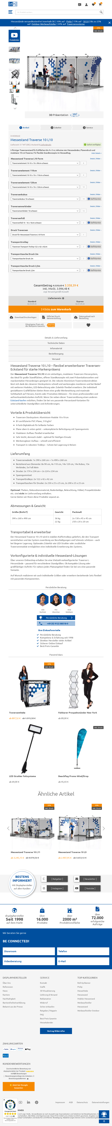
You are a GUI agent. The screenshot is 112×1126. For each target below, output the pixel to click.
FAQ (42, 1014)
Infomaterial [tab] (56, 348)
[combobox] (59, 12)
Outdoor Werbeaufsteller (44, 24)
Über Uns (7, 983)
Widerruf (44, 1002)
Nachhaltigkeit (9, 998)
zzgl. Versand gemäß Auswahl (56, 291)
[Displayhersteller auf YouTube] (20, 1102)
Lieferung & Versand (48, 994)
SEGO (86, 21)
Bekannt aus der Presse (13, 1006)
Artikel (24, 127)
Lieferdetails (45, 144)
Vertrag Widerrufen (56, 1031)
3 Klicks (56, 309)
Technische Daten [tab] (56, 342)
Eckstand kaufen (18, 400)
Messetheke (82, 990)
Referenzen (8, 987)
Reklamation (45, 998)
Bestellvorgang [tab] (56, 353)
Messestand (82, 1006)
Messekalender (46, 1022)
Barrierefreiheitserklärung (14, 1002)
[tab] (56, 161)
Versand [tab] (56, 358)
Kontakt (43, 983)
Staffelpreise (95, 199)
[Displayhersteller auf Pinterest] (36, 1102)
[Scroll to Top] (104, 1121)
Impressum (60, 1102)
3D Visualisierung (47, 990)
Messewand (82, 994)
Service (88, 127)
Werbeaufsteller (84, 1002)
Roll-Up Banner (83, 983)
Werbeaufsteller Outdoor (88, 1010)
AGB (71, 1102)
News (5, 990)
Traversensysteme (76, 24)
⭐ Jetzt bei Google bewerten (19, 1086)
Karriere (6, 994)
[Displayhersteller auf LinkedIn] (28, 1102)
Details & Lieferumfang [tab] (56, 337)
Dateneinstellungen (100, 1102)
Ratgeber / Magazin (48, 1010)
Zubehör (56, 127)
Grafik (42, 987)
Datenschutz (82, 1102)
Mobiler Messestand (86, 998)
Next (15, 108)
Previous (15, 28)
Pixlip (69, 21)
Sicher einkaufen (47, 1006)
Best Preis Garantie (48, 1018)
